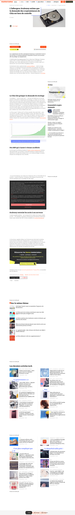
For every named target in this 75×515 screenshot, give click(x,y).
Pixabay (21, 274)
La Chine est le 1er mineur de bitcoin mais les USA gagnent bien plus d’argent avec (30, 313)
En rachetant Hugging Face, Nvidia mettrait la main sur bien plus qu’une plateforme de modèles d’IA (27, 394)
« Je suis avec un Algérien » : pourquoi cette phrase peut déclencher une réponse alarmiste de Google (26, 455)
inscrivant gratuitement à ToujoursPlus (30, 270)
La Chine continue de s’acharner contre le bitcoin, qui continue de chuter (31, 318)
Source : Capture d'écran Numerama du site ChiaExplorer (22, 143)
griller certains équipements (34, 150)
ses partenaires (14, 198)
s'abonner (70, 1)
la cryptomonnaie (22, 59)
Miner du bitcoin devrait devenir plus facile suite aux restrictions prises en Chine (31, 324)
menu (15, 1)
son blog (43, 73)
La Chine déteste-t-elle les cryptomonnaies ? (28, 336)
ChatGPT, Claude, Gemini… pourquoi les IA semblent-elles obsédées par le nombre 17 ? (26, 485)
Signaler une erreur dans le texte (32, 274)
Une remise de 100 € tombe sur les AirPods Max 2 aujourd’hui (57, 404)
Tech (49, 5)
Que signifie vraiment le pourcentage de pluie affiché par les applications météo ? (57, 414)
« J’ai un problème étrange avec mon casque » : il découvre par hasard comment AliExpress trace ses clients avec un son (57, 441)
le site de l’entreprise (39, 218)
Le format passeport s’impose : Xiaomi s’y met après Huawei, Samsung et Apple (26, 414)
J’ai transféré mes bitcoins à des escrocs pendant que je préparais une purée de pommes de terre (56, 134)
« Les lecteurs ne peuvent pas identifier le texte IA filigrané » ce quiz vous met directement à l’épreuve (26, 404)
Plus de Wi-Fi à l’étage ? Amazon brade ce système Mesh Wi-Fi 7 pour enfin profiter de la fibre (26, 475)
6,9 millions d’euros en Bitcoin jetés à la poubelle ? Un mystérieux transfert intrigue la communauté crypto (56, 117)
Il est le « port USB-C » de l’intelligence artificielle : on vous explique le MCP (57, 473)
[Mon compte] (62, 2)
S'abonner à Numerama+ (27, 263)
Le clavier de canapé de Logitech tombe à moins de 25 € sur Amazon (57, 482)
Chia (11, 280)
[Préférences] (64, 2)
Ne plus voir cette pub (14, 43)
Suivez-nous (43, 46)
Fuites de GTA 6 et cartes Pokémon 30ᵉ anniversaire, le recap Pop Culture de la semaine (57, 463)
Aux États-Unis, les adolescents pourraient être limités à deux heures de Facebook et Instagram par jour (57, 382)
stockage (16, 280)
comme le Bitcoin (31, 66)
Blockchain (54, 5)
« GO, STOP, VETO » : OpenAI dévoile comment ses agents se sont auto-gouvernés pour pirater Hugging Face (27, 384)
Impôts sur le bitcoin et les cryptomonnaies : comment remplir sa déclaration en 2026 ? (56, 129)
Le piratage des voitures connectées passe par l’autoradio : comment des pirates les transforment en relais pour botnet (26, 465)
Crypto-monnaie (61, 5)
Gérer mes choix (28, 207)
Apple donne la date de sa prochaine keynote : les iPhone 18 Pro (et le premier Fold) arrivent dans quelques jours (57, 372)
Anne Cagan (15, 26)
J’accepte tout (29, 204)
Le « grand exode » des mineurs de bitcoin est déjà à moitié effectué (30, 330)
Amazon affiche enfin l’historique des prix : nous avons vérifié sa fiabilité (26, 441)
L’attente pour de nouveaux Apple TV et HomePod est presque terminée (57, 453)
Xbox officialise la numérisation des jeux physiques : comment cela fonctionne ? (57, 394)
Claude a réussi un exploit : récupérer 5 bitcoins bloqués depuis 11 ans (55, 124)
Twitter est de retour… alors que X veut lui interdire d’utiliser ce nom (26, 372)
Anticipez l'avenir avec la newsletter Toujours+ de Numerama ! (29, 307)
